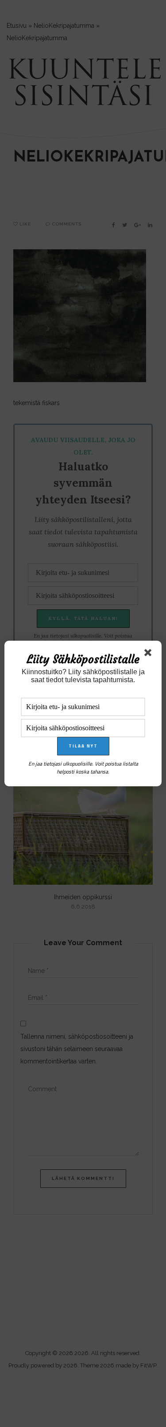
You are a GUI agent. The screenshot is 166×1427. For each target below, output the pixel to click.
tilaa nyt (83, 746)
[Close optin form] (149, 654)
